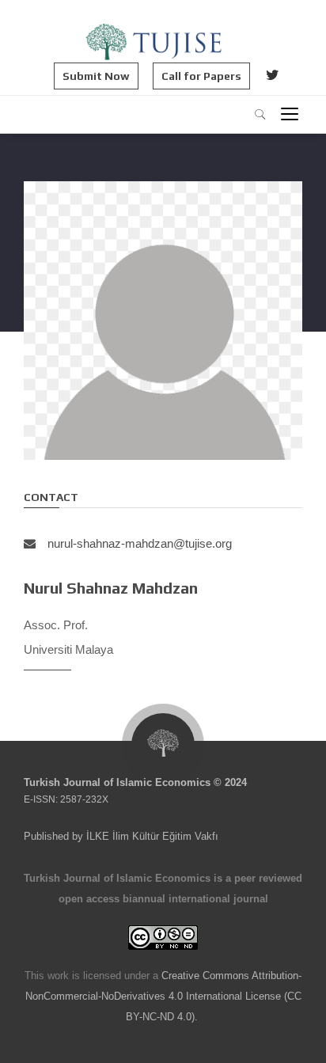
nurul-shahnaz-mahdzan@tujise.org (139, 543)
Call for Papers (201, 76)
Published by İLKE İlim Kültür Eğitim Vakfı (121, 836)
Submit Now (96, 76)
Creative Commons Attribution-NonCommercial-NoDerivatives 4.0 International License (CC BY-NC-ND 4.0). (163, 996)
